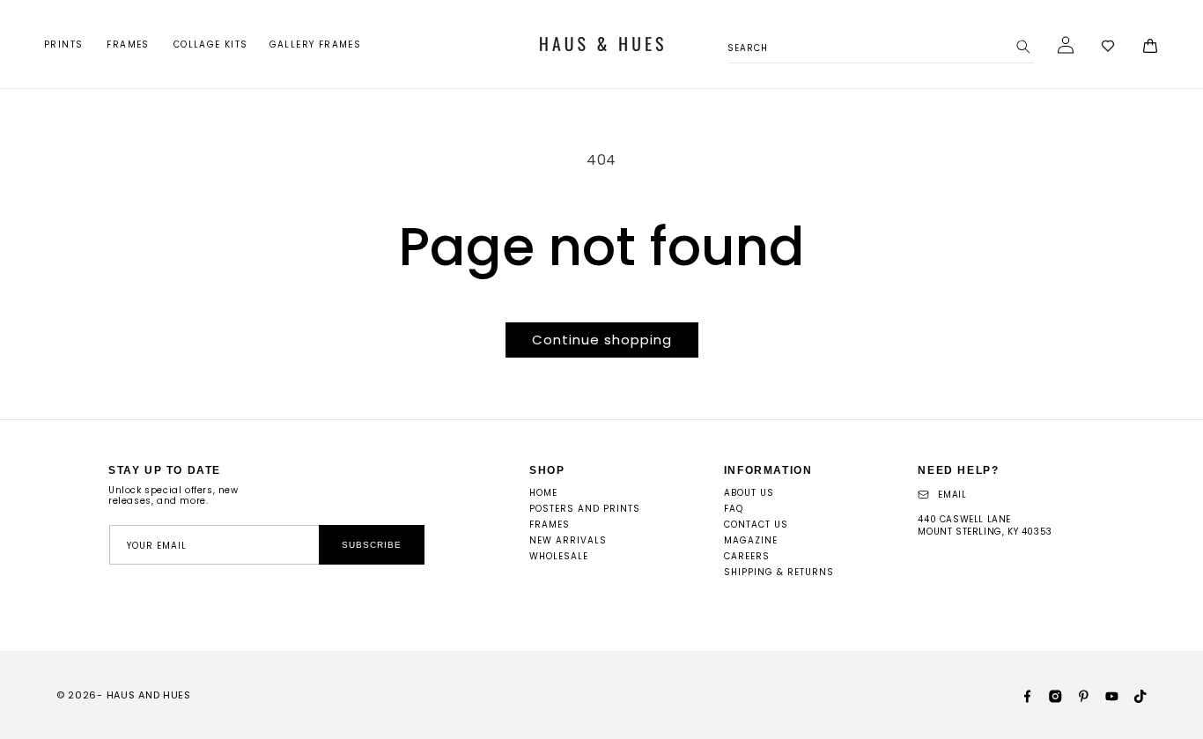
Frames (128, 44)
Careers (747, 556)
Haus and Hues (149, 695)
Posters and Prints (584, 508)
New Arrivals (568, 540)
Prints (63, 44)
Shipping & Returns (779, 572)
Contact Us (756, 524)
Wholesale (558, 556)
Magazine (751, 540)
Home (543, 492)
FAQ (733, 508)
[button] (64, 44)
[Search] (1023, 46)
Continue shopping (602, 339)
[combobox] (881, 45)
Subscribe (372, 545)
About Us (749, 492)
